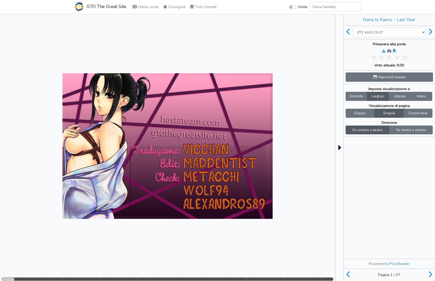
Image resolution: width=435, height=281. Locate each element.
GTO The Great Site (105, 7)
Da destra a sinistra (411, 130)
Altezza (399, 96)
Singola (389, 113)
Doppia (360, 113)
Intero (421, 96)
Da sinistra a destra (367, 130)
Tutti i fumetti (205, 6)
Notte (302, 6)
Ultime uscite (148, 6)
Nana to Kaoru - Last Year (389, 20)
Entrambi (356, 96)
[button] (389, 77)
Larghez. (378, 96)
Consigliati (176, 6)
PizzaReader (399, 263)
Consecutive (417, 113)
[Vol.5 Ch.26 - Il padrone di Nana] (348, 32)
